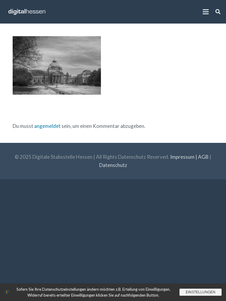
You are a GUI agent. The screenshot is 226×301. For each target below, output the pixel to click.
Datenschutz (113, 165)
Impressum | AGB (189, 157)
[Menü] (205, 11)
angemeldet (47, 126)
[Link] (27, 11)
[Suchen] (217, 12)
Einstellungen (200, 292)
